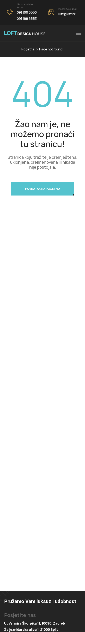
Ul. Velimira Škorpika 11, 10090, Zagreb (34, 623)
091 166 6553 (27, 18)
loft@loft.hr (67, 14)
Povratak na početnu (42, 189)
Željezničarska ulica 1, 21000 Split (31, 629)
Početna (27, 49)
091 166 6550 (27, 12)
